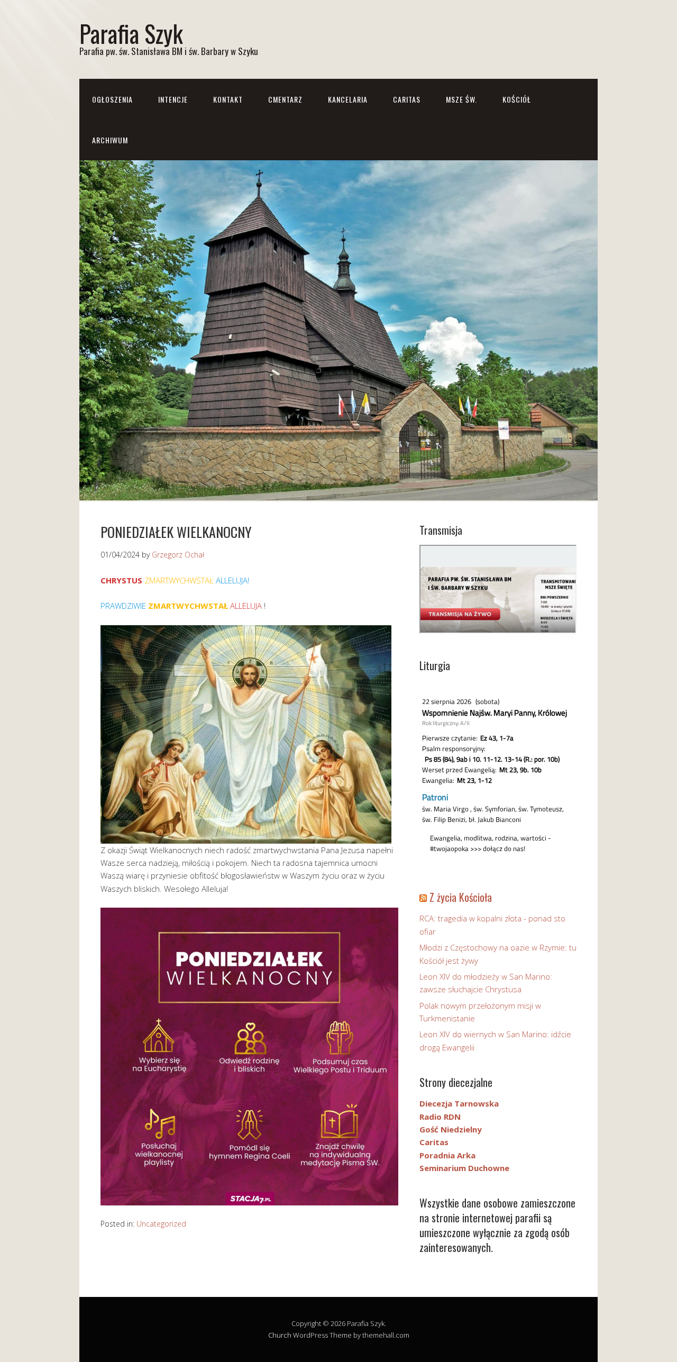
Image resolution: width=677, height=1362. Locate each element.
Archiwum (110, 139)
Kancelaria (348, 99)
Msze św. (461, 99)
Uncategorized (161, 1224)
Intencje (173, 99)
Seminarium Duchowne (464, 1168)
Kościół (516, 99)
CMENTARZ (285, 99)
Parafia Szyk (131, 33)
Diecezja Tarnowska (459, 1103)
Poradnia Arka (447, 1155)
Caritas (434, 1142)
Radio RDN (440, 1116)
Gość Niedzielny (450, 1129)
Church (279, 1335)
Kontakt (228, 99)
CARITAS (406, 99)
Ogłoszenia (112, 99)
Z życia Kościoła (460, 897)
